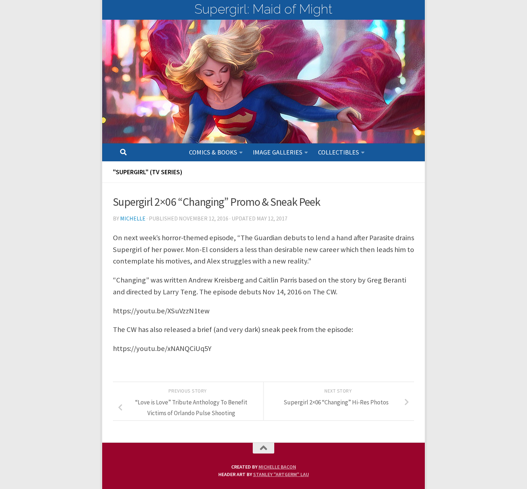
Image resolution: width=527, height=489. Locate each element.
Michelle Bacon (277, 467)
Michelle (133, 218)
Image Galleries (277, 152)
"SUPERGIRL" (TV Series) (147, 172)
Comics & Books (213, 152)
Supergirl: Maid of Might (263, 8)
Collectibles (338, 152)
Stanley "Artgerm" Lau (281, 474)
